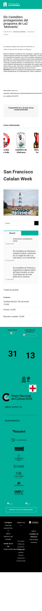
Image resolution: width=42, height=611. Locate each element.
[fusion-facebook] (18, 530)
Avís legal (21, 541)
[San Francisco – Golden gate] (21, 190)
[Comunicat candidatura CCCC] (8, 239)
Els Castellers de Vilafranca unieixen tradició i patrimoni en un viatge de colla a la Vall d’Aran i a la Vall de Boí (24, 254)
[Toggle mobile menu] (37, 5)
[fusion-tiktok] (21, 533)
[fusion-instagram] (24, 530)
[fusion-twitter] (21, 530)
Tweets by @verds (11, 290)
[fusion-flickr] (21, 537)
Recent (12, 233)
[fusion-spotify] (24, 533)
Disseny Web (21, 561)
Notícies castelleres (19, 32)
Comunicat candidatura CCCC (22, 240)
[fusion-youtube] (18, 533)
